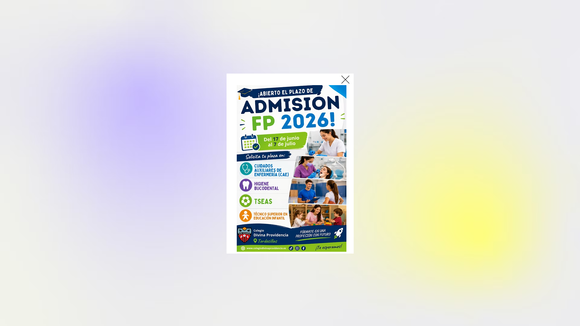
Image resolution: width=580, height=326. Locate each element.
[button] (345, 80)
